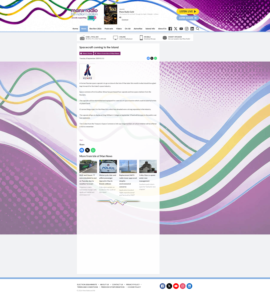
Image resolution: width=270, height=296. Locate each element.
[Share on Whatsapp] (155, 58)
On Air (128, 28)
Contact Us (117, 284)
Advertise (138, 28)
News (83, 28)
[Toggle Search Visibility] (197, 28)
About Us (162, 28)
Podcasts (109, 28)
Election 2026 (95, 28)
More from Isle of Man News (108, 53)
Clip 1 (81, 140)
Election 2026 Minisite (87, 284)
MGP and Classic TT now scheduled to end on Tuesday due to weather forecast (88, 179)
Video (119, 28)
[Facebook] (170, 28)
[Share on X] (151, 58)
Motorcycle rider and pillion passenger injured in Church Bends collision (107, 179)
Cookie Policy (134, 287)
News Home (87, 53)
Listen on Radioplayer (126, 39)
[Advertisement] (119, 238)
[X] (175, 28)
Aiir (94, 290)
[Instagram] (186, 28)
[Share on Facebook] (148, 58)
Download (125, 19)
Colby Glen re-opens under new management (147, 178)
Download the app (150, 39)
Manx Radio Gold (126, 12)
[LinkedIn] (192, 28)
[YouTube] (181, 28)
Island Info (150, 28)
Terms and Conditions (87, 287)
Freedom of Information (112, 287)
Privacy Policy (133, 284)
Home (75, 28)
